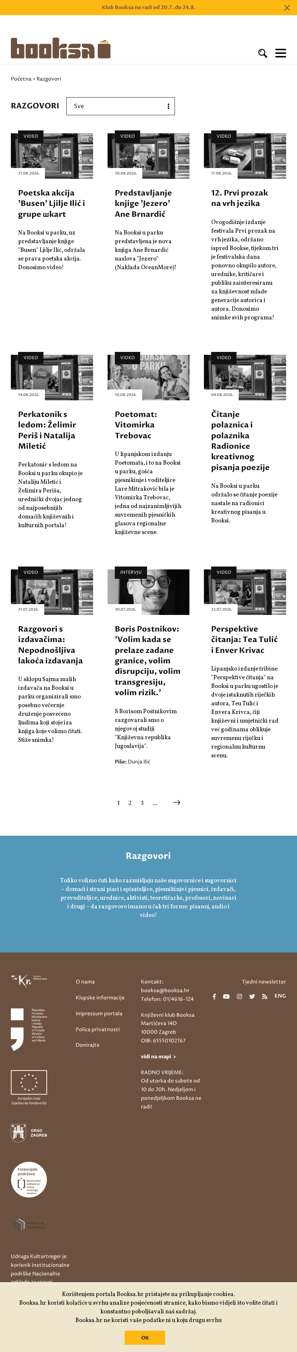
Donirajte (88, 1045)
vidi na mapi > (158, 1056)
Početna (21, 79)
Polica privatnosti (98, 1029)
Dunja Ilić (139, 761)
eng (280, 996)
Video (31, 136)
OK (145, 1338)
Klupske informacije (100, 997)
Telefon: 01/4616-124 (167, 999)
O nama (85, 981)
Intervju (131, 572)
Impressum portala (99, 1013)
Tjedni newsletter (264, 981)
